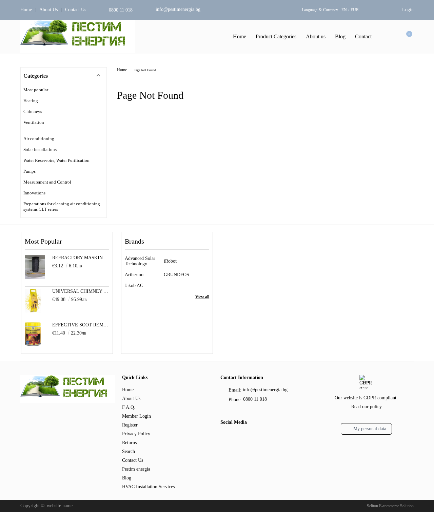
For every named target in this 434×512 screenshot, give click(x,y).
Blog (340, 36)
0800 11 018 (121, 10)
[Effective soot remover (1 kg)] (33, 344)
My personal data (369, 428)
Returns (129, 442)
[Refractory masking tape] (35, 277)
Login (408, 9)
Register (130, 425)
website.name (60, 505)
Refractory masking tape (81, 257)
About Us (48, 9)
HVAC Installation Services (148, 486)
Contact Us (75, 9)
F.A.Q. (128, 407)
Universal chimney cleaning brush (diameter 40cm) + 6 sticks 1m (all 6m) (81, 291)
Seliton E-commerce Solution (390, 506)
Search (128, 451)
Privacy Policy (136, 433)
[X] (236, 436)
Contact (363, 36)
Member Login (136, 416)
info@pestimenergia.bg (178, 9)
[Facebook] (224, 437)
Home (26, 9)
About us (316, 36)
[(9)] (63, 130)
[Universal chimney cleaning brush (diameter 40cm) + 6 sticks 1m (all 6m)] (33, 311)
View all (202, 297)
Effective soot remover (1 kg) (81, 324)
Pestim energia (136, 469)
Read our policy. (367, 406)
